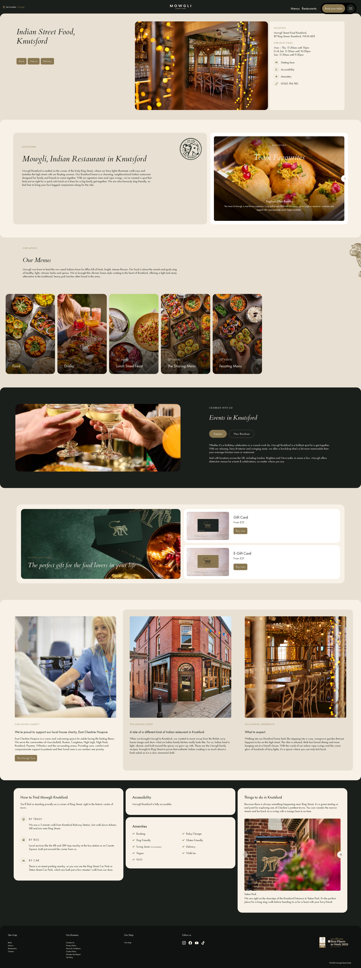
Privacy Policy (71, 945)
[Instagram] (184, 943)
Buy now (240, 530)
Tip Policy (69, 957)
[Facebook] (190, 943)
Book (21, 61)
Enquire (218, 433)
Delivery (47, 61)
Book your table (333, 8)
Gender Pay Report (73, 954)
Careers (11, 951)
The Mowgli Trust (26, 758)
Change (21, 7)
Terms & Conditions (73, 948)
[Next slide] (340, 854)
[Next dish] (344, 178)
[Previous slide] (244, 854)
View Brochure (242, 433)
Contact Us (70, 942)
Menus (295, 8)
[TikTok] (203, 943)
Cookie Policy (71, 951)
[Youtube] (196, 943)
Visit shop (127, 942)
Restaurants (309, 8)
